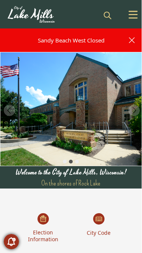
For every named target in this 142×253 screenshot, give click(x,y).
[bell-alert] (11, 241)
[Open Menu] (133, 14)
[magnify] (107, 15)
